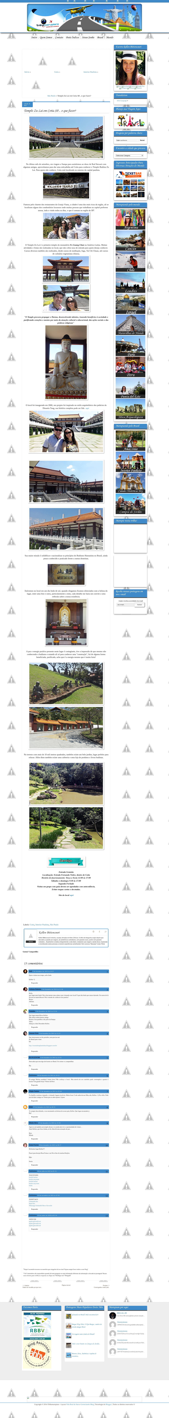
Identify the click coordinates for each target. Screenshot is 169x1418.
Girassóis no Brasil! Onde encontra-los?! (85, 1315)
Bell (30, 971)
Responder (34, 983)
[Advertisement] (130, 570)
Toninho (32, 1011)
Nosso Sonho (88, 37)
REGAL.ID (122, 1313)
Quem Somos (46, 37)
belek (30, 1185)
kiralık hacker (33, 1177)
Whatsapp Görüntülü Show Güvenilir (40, 1205)
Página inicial (66, 1285)
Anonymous (122, 1322)
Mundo (109, 37)
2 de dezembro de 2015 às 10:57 (43, 971)
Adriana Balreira (35, 989)
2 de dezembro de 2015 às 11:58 (52, 989)
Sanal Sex (32, 1203)
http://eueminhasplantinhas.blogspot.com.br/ (43, 1045)
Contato (59, 37)
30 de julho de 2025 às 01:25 (47, 1171)
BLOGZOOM (34, 1057)
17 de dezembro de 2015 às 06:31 (44, 1107)
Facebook (100, 932)
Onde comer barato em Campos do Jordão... (86, 1344)
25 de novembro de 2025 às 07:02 (48, 1195)
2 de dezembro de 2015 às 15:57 (49, 1033)
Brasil (100, 37)
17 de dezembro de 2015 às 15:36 (50, 1123)
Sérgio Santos (34, 1091)
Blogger (109, 1404)
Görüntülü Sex (33, 1201)
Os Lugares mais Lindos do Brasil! (83, 1334)
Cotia (56, 72)
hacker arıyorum (34, 1179)
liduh (31, 1107)
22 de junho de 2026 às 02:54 (47, 1215)
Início (34, 37)
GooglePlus (106, 932)
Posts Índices (72, 37)
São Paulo (51, 96)
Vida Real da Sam (72, 1404)
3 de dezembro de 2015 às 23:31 (51, 1057)
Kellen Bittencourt (49, 932)
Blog (93, 931)
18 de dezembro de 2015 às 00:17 (50, 1145)
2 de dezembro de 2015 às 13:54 (46, 1011)
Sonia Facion (34, 1145)
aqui (87, 408)
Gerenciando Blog (87, 1404)
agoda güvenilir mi (35, 1221)
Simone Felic (34, 1033)
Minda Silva (33, 1123)
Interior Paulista (90, 72)
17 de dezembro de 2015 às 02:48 (51, 1091)
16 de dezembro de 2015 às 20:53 (48, 1075)
